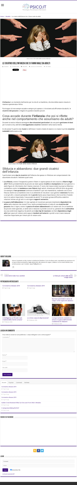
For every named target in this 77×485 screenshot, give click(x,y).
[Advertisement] (38, 87)
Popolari (11, 382)
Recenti (4, 382)
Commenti (19, 382)
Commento (6, 337)
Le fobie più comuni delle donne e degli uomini (63, 276)
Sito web (4, 367)
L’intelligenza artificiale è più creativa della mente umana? (12, 319)
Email (4, 361)
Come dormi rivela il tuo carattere (14, 275)
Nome (4, 355)
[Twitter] (42, 450)
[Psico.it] (38, 6)
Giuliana (6, 66)
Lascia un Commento (36, 66)
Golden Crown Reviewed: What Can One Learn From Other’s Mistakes (21, 402)
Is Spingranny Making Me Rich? (10, 408)
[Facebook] (38, 450)
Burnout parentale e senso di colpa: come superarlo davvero (62, 300)
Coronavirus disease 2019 (11, 286)
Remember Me (16, 470)
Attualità (8, 16)
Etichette (26, 382)
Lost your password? (9, 474)
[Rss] (34, 450)
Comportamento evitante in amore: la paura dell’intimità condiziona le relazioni (62, 319)
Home (2, 16)
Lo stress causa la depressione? (38, 318)
